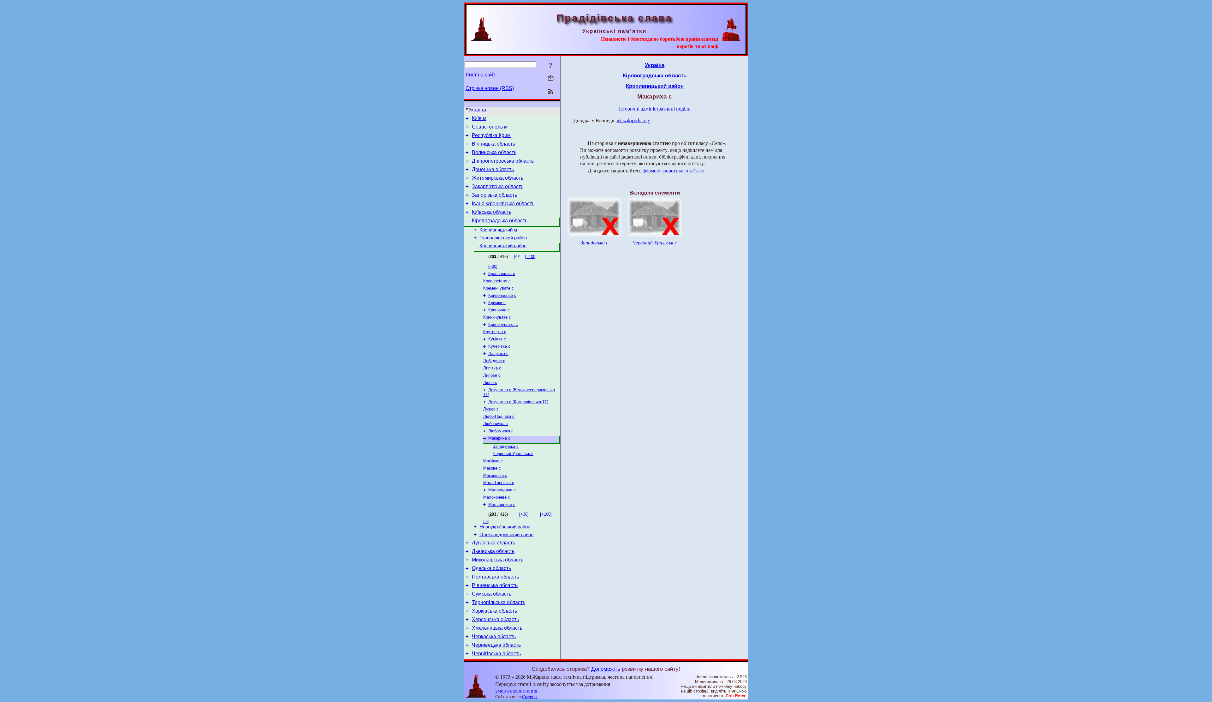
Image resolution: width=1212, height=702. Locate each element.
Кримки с (497, 302)
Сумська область (491, 594)
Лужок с (491, 409)
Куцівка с (497, 339)
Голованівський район (503, 237)
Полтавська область (495, 576)
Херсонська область (495, 619)
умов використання (516, 690)
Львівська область (493, 551)
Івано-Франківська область (503, 203)
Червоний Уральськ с (513, 453)
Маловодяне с (502, 490)
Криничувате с (497, 317)
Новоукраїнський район (504, 526)
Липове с (492, 375)
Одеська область (491, 568)
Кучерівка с (499, 346)
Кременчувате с (498, 288)
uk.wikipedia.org (634, 120)
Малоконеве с (496, 497)
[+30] (524, 514)
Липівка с (492, 368)
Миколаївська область (497, 559)
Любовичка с (495, 423)
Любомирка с (501, 431)
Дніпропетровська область (503, 161)
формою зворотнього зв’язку (673, 170)
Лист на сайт (480, 74)
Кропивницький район (502, 245)
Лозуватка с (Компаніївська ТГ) (518, 401)
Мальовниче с (501, 504)
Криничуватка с (503, 324)
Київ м (479, 118)
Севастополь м (490, 126)
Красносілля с (497, 281)
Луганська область (493, 542)
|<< (517, 256)
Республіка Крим (491, 135)
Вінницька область (493, 144)
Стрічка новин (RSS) (490, 88)
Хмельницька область (497, 628)
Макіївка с (493, 461)
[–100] (531, 256)
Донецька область (493, 169)
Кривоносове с (502, 295)
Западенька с (506, 446)
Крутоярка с (494, 331)
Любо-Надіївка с (498, 416)
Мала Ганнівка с (498, 482)
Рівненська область (495, 585)
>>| (486, 521)
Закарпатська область (497, 186)
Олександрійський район (506, 534)
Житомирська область (497, 178)
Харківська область (494, 611)
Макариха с (499, 438)
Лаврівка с (498, 353)
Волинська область (494, 152)
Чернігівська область (496, 653)
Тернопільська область (498, 602)
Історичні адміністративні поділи (655, 108)
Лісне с (490, 382)
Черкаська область (494, 636)
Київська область (491, 212)
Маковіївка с (495, 475)
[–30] (492, 266)
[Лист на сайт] (550, 78)
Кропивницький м (498, 229)
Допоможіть (605, 669)
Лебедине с (494, 360)
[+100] (546, 514)
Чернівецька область (496, 645)
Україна (477, 109)
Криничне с (499, 310)
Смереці (530, 696)
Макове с (492, 468)
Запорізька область (494, 195)
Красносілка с (501, 273)
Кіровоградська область (499, 220)
